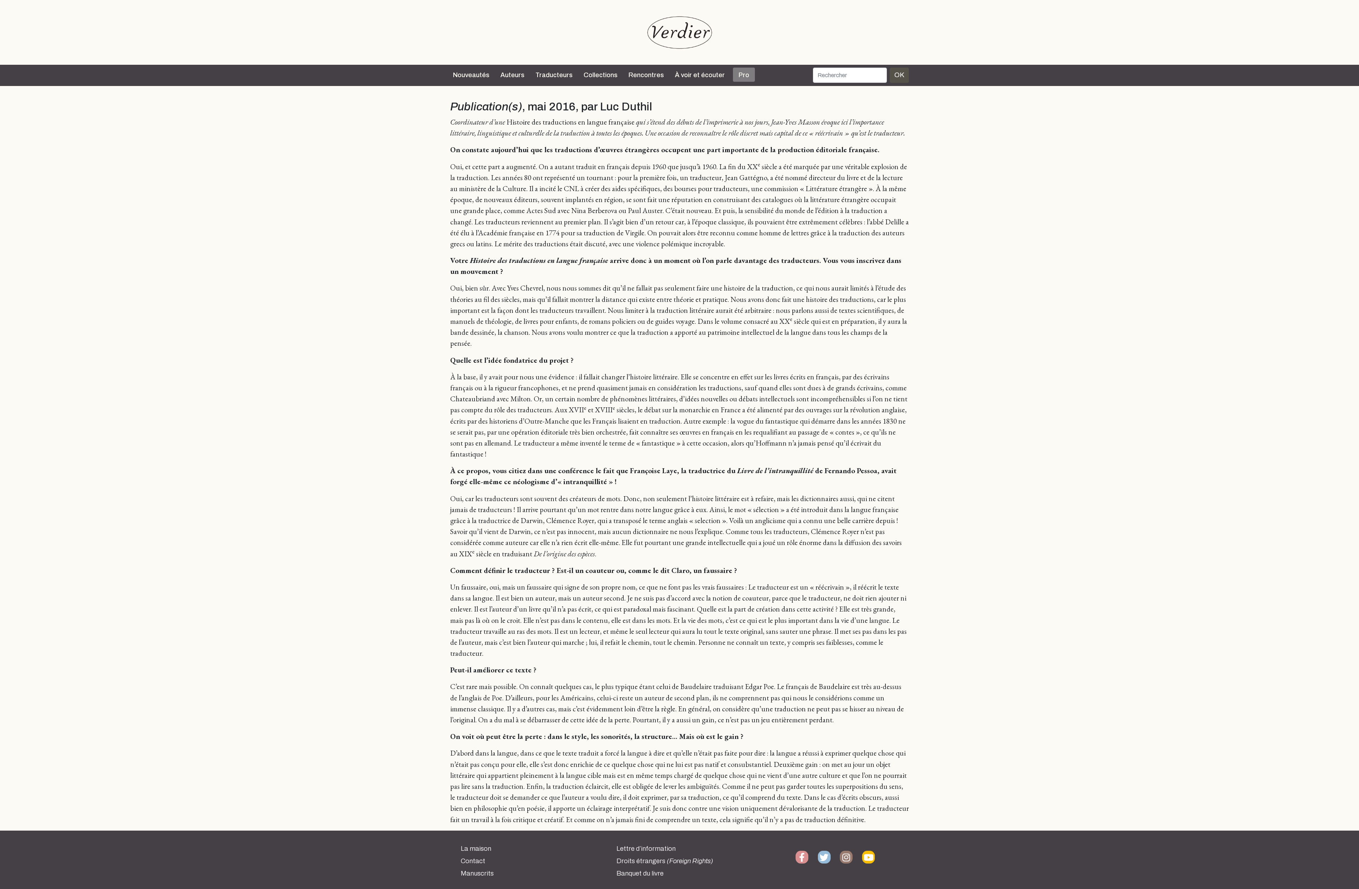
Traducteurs (554, 75)
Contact (473, 861)
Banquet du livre (640, 873)
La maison (476, 848)
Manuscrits (477, 873)
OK (899, 75)
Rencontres (646, 75)
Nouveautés (471, 75)
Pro (744, 75)
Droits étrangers (665, 861)
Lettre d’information (646, 848)
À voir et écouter (700, 75)
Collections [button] (601, 75)
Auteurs (512, 75)
